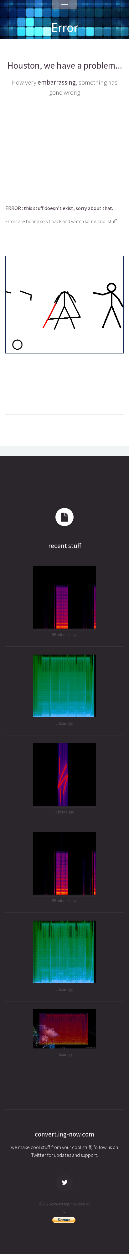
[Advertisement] (64, 149)
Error (64, 27)
